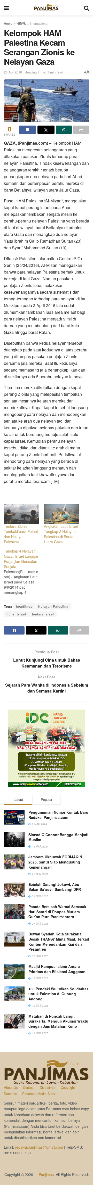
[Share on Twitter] (46, 130)
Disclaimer (48, 1087)
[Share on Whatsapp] (64, 130)
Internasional (39, 23)
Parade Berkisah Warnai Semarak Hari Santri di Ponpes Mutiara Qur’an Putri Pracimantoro (57, 911)
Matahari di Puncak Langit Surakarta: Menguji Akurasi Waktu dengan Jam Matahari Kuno (58, 1021)
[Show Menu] (6, 7)
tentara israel (43, 614)
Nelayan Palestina (53, 606)
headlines (24, 606)
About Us (11, 1087)
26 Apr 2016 (13, 72)
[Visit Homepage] (46, 7)
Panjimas (46, 1174)
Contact (29, 1087)
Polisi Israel (16, 614)
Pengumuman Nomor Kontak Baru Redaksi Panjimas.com (58, 815)
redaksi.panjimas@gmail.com (39, 1147)
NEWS (21, 23)
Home (8, 23)
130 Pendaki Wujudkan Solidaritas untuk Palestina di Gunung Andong (58, 993)
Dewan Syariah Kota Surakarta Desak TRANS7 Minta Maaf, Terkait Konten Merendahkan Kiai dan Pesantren (58, 941)
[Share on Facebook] (27, 130)
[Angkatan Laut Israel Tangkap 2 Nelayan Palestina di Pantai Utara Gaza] (61, 514)
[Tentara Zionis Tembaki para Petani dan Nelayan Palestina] (21, 514)
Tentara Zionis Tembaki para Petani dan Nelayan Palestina (21, 534)
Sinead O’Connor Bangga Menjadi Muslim (58, 837)
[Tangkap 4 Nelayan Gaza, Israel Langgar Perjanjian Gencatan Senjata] (24, 571)
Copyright (68, 1087)
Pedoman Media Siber (38, 1093)
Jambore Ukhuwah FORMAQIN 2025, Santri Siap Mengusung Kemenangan (55, 861)
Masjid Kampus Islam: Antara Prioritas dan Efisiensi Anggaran (57, 969)
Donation (10, 1093)
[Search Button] (86, 7)
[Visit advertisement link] (46, 748)
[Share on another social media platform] (81, 130)
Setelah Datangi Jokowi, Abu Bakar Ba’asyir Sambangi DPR (54, 887)
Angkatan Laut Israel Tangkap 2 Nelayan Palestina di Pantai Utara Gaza (61, 534)
